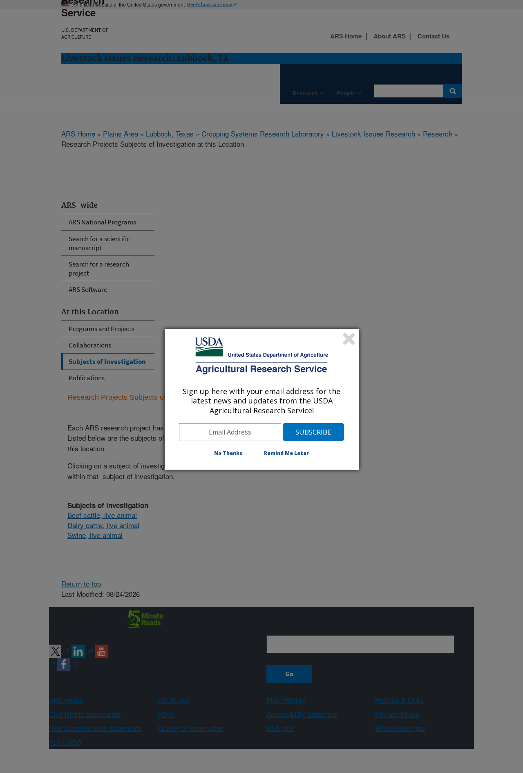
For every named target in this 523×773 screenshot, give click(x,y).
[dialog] (262, 399)
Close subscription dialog (349, 339)
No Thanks (228, 453)
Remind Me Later (286, 453)
